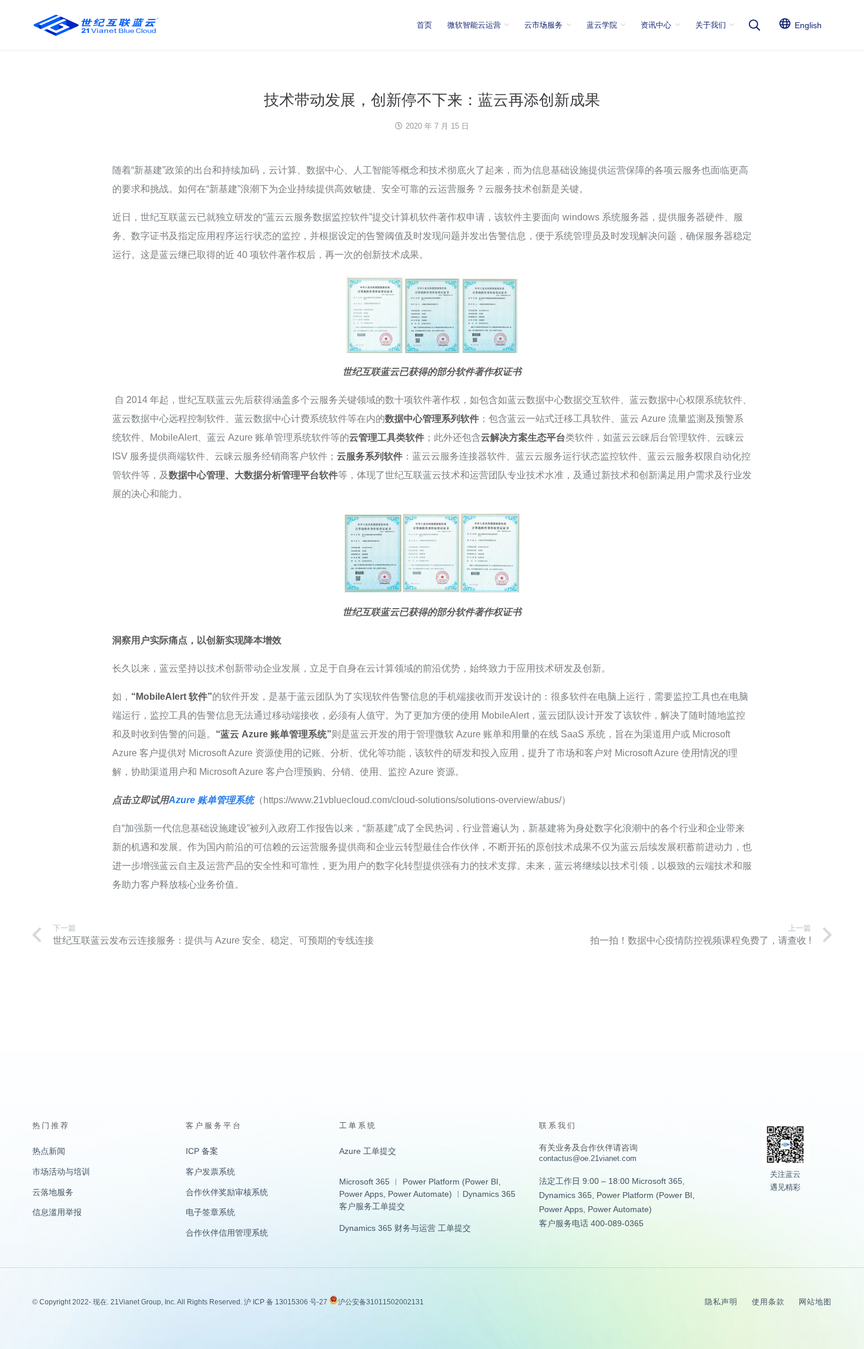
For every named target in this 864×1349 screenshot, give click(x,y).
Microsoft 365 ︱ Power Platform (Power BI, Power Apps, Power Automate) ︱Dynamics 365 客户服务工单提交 (427, 1194)
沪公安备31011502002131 (381, 1302)
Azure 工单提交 (367, 1151)
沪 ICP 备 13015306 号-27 (285, 1302)
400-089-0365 (617, 1223)
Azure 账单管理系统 (211, 800)
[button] (754, 25)
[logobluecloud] (96, 25)
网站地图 (815, 1301)
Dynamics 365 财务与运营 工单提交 (405, 1228)
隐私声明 (721, 1301)
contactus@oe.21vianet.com (588, 1158)
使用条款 (768, 1301)
